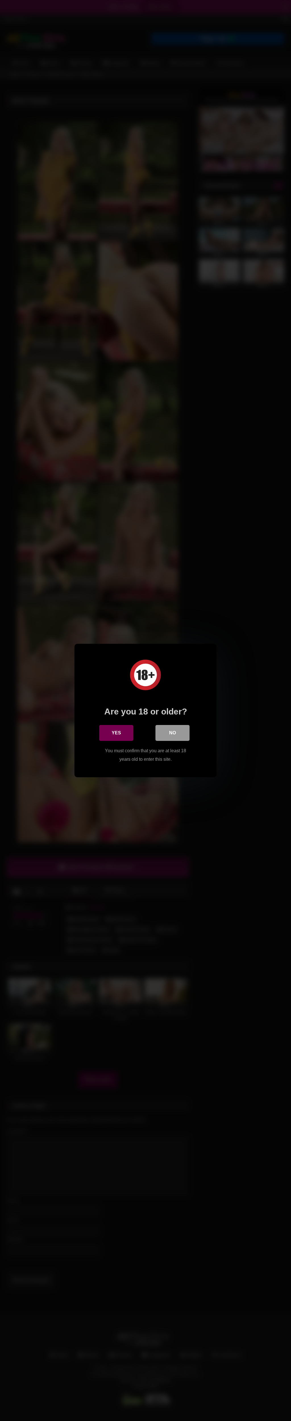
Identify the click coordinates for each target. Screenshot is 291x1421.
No (172, 732)
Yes (116, 732)
